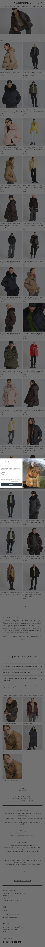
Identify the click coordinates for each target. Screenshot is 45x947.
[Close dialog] (44, 459)
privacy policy (13, 479)
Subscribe (11, 484)
